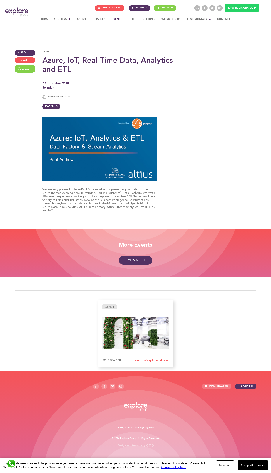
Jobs (44, 19)
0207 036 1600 (112, 360)
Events (117, 19)
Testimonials (197, 19)
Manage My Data (145, 427)
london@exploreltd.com (152, 360)
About (81, 19)
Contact (223, 19)
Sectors (60, 19)
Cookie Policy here (173, 467)
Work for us (170, 19)
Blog (132, 19)
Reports (149, 19)
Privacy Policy (124, 427)
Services (99, 19)
